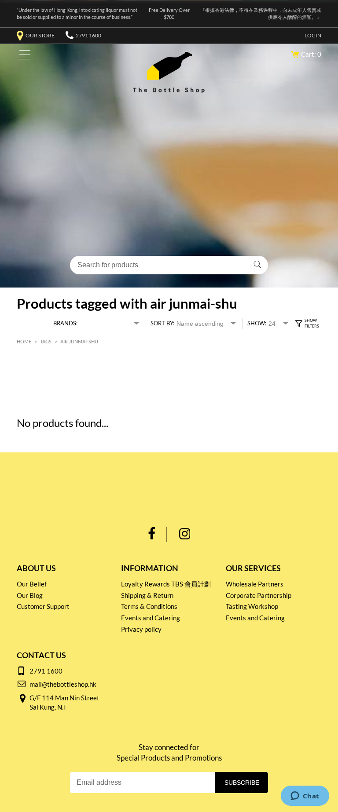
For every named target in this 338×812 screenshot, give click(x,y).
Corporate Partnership (258, 595)
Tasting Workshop (252, 606)
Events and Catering (150, 618)
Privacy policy (141, 629)
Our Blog (30, 595)
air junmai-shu (79, 341)
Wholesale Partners (254, 584)
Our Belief (32, 584)
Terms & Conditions (149, 606)
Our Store (40, 35)
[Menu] (22, 56)
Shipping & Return (147, 595)
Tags (45, 341)
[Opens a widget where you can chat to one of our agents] (304, 797)
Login (313, 35)
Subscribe (241, 782)
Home (24, 341)
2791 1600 (88, 35)
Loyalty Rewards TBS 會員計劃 (166, 584)
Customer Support (43, 606)
